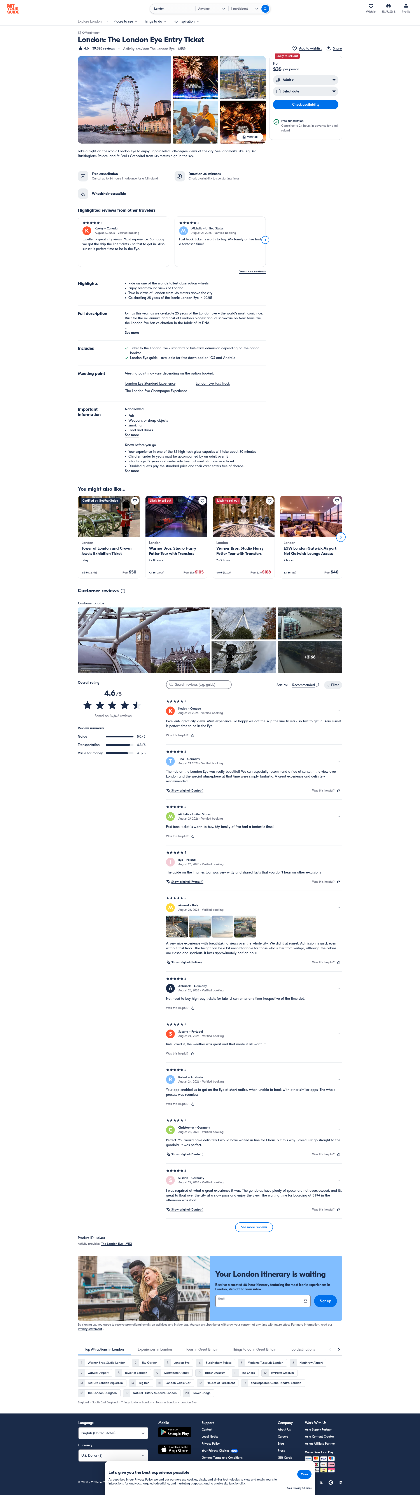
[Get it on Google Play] (174, 1433)
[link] (109, 537)
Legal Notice (210, 1436)
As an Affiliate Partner (320, 1443)
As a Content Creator (319, 1436)
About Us (284, 1429)
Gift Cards (285, 1457)
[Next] (265, 240)
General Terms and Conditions (222, 1457)
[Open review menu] (338, 711)
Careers (283, 1436)
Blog (281, 1443)
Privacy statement (90, 1329)
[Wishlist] (371, 6)
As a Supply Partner (318, 1429)
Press (281, 1450)
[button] (96, 48)
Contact (207, 1429)
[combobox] (306, 685)
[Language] (388, 6)
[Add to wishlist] (135, 501)
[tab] (104, 1349)
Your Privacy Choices (216, 1450)
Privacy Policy (211, 1443)
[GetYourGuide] (13, 9)
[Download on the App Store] (174, 1450)
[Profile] (406, 6)
